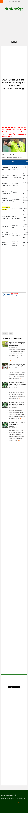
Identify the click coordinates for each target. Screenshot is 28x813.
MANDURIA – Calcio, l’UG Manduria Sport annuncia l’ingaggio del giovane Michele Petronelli (17, 384)
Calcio (10, 333)
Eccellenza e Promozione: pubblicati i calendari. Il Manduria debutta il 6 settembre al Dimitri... (17, 343)
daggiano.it (11, 805)
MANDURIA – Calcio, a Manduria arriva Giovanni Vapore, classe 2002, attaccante (17, 424)
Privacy (3, 802)
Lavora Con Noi (9, 802)
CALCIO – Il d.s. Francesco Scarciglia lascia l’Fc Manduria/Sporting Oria (17, 365)
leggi (10, 360)
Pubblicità (16, 802)
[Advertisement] (14, 26)
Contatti (22, 802)
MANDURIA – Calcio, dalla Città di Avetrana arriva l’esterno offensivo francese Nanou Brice (16, 404)
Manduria (5, 333)
